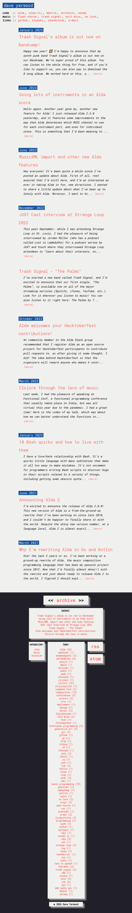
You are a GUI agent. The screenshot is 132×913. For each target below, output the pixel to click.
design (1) (66, 707)
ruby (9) (66, 839)
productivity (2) (66, 817)
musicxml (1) (66, 787)
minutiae (37, 655)
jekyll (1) (66, 756)
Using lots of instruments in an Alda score (66, 618)
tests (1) (66, 860)
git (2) (66, 732)
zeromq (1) (66, 894)
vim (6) (66, 881)
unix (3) (66, 878)
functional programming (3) (66, 725)
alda (21, 13)
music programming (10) (66, 784)
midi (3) (66, 777)
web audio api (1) (66, 888)
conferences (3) (66, 695)
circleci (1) (66, 680)
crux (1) (66, 701)
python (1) (66, 826)
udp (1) (66, 872)
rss (95, 646)
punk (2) (66, 823)
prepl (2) (66, 814)
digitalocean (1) (66, 713)
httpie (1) (66, 744)
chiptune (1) (66, 677)
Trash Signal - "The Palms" (50, 271)
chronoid (67, 13)
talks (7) (66, 851)
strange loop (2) (66, 845)
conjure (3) (66, 698)
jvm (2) (66, 765)
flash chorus (27, 16)
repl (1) (66, 832)
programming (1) (66, 820)
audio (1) (66, 670)
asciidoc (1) (66, 667)
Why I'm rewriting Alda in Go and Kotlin (66, 549)
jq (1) (66, 759)
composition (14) (66, 692)
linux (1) (66, 771)
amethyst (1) (66, 652)
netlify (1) (66, 793)
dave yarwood (18, 5)
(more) (98, 73)
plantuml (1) (66, 811)
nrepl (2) (66, 802)
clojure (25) (66, 683)
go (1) (66, 738)
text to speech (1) (66, 863)
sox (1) (66, 842)
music (36, 652)
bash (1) (66, 673)
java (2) (66, 753)
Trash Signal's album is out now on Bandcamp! (66, 615)
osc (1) (66, 808)
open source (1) (66, 805)
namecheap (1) (66, 790)
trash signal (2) (66, 869)
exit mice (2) (66, 716)
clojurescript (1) (66, 686)
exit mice (73, 16)
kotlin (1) (66, 768)
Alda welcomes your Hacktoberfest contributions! (66, 630)
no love (90, 16)
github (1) (66, 735)
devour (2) (66, 710)
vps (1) (66, 884)
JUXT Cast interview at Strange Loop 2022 (66, 624)
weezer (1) (66, 891)
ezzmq (82, 13)
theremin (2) (66, 866)
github (23, 20)
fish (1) (66, 719)
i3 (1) (66, 747)
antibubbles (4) (66, 658)
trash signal (51, 16)
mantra (51, 13)
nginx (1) (66, 796)
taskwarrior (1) (66, 854)
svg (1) (66, 848)
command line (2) (66, 689)
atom (95, 659)
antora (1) (66, 661)
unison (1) (66, 875)
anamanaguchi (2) (66, 655)
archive (66, 600)
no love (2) (66, 799)
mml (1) (66, 780)
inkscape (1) (66, 750)
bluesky (37, 20)
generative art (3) (66, 728)
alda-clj (35, 13)
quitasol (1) (66, 829)
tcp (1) (66, 857)
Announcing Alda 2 (39, 499)
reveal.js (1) (66, 836)
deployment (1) (66, 704)
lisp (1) (66, 774)
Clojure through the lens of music (59, 387)
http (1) (66, 741)
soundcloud (56, 20)
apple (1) (66, 664)
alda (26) (66, 649)
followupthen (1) (66, 722)
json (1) (66, 762)
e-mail (73, 20)
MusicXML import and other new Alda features (66, 621)
